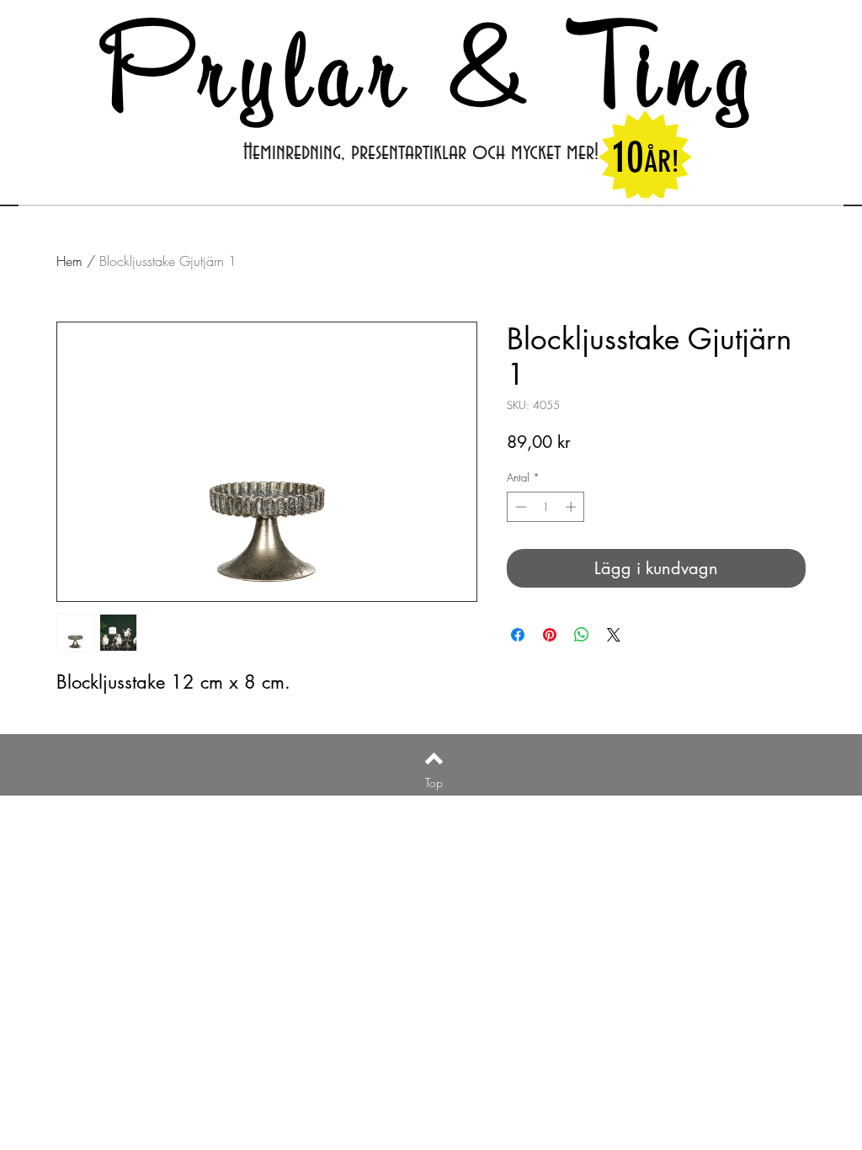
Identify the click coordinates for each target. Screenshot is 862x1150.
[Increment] (572, 506)
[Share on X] (614, 635)
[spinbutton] (545, 506)
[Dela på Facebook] (518, 635)
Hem (69, 261)
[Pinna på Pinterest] (550, 635)
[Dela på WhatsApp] (582, 635)
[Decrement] (519, 506)
